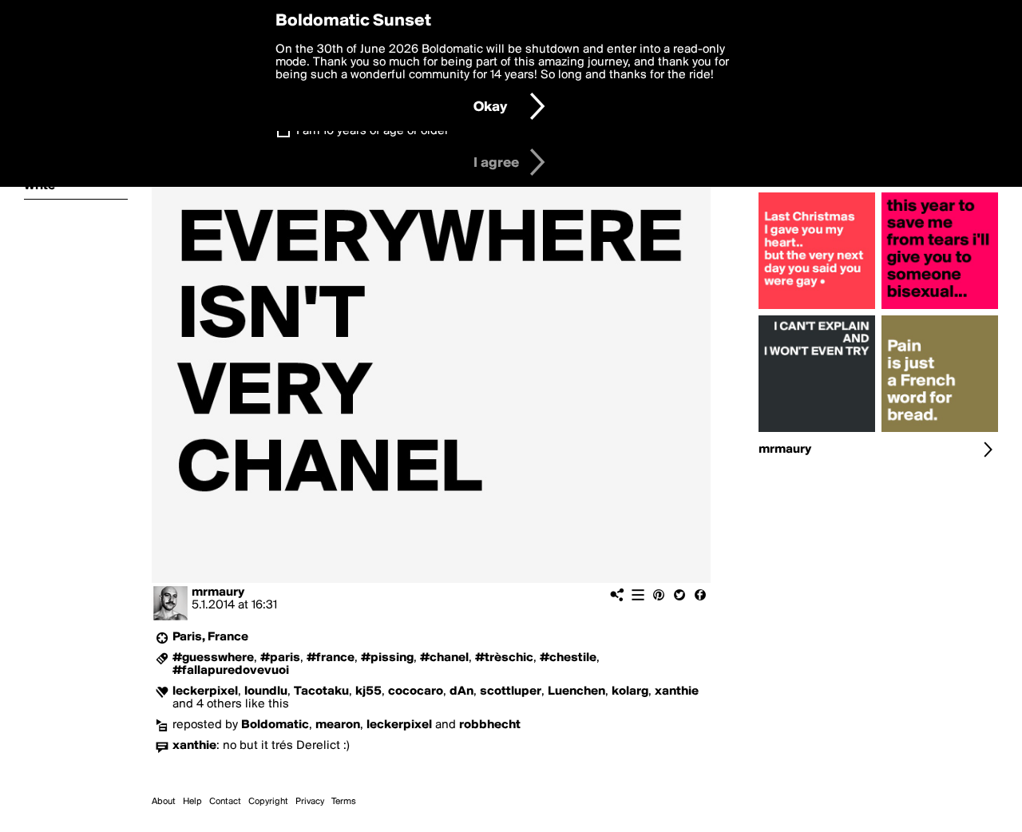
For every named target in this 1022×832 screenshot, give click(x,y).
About (164, 801)
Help (192, 801)
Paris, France (210, 637)
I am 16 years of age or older (372, 131)
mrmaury (218, 592)
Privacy (309, 801)
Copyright (268, 801)
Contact (225, 801)
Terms (343, 801)
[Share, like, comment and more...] (817, 309)
